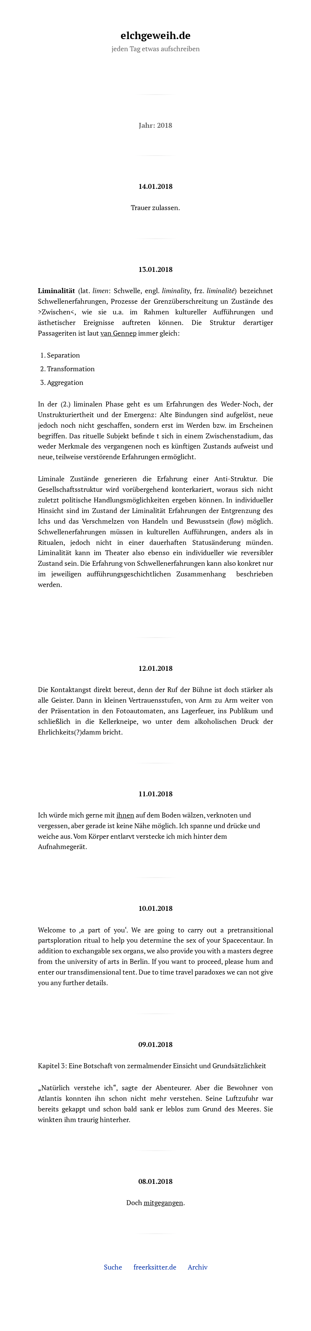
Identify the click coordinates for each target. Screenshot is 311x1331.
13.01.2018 (155, 269)
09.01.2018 (155, 1044)
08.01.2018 (155, 1181)
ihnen (125, 814)
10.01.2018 (155, 908)
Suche (113, 1266)
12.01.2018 (155, 668)
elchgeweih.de (156, 35)
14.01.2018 (155, 186)
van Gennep (119, 332)
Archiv (197, 1266)
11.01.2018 (155, 793)
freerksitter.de (155, 1266)
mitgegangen (163, 1202)
